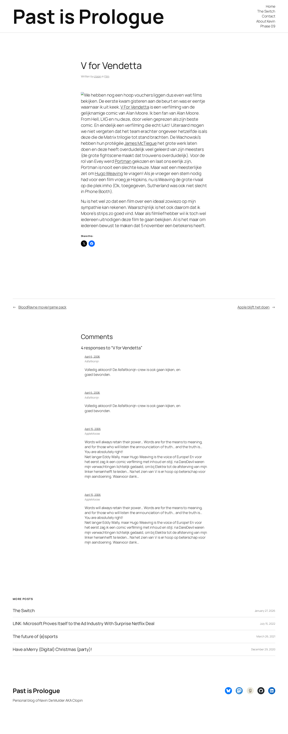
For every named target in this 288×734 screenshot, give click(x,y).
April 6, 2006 (92, 356)
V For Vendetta (134, 107)
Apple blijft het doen (253, 307)
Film (106, 76)
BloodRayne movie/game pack (42, 307)
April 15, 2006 (93, 429)
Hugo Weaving (109, 173)
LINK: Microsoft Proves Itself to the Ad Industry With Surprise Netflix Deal (83, 623)
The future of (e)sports (35, 636)
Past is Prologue (88, 16)
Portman (123, 161)
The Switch (24, 610)
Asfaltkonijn (92, 361)
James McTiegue (140, 143)
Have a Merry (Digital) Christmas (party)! (52, 649)
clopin (97, 76)
